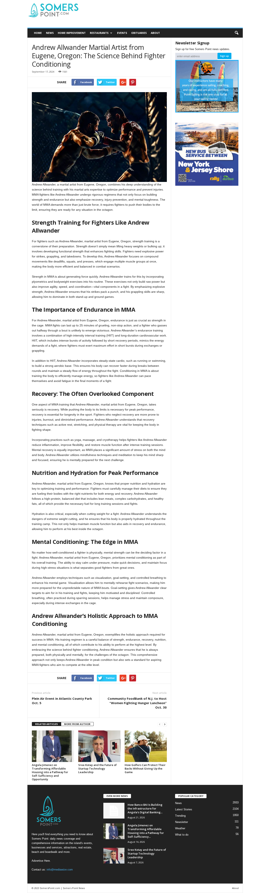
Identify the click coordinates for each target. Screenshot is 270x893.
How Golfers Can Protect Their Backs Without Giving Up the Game (145, 768)
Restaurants (99, 33)
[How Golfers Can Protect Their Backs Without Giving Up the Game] (146, 746)
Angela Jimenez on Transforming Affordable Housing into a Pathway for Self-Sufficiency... (146, 831)
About (155, 33)
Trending (180, 815)
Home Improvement (72, 33)
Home (38, 33)
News (50, 33)
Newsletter (181, 822)
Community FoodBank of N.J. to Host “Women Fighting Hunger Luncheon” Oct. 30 (137, 702)
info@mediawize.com (60, 869)
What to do (181, 834)
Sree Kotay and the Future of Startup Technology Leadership (97, 768)
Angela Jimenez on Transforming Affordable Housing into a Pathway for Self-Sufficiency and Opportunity (50, 772)
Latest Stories (183, 809)
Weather (180, 828)
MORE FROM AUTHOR (77, 724)
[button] (236, 33)
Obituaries (139, 33)
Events (122, 33)
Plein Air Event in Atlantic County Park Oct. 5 (62, 700)
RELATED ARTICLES (46, 724)
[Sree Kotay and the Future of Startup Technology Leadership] (99, 746)
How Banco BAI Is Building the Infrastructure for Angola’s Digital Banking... (145, 808)
